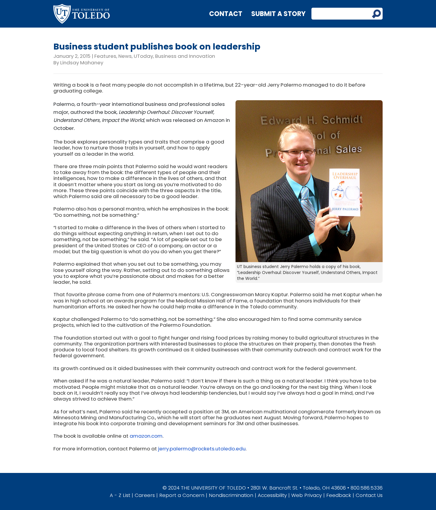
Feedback (338, 495)
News (125, 56)
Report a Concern (181, 495)
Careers (145, 495)
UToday (143, 56)
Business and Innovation (185, 56)
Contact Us (369, 495)
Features (105, 56)
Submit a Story (278, 13)
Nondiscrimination (231, 495)
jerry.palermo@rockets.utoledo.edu (202, 448)
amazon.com (146, 435)
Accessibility (272, 495)
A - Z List (120, 495)
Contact (225, 13)
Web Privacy (306, 495)
